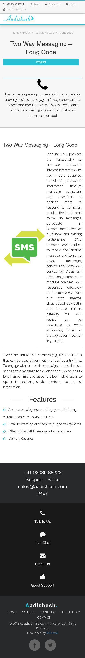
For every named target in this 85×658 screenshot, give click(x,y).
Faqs (36, 4)
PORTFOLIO (48, 612)
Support (34, 479)
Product (26, 32)
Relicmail (52, 633)
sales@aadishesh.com (42, 486)
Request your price (16, 9)
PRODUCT (28, 612)
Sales (53, 479)
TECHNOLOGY (70, 612)
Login (73, 4)
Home (15, 32)
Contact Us (54, 4)
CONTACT (43, 617)
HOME (11, 612)
